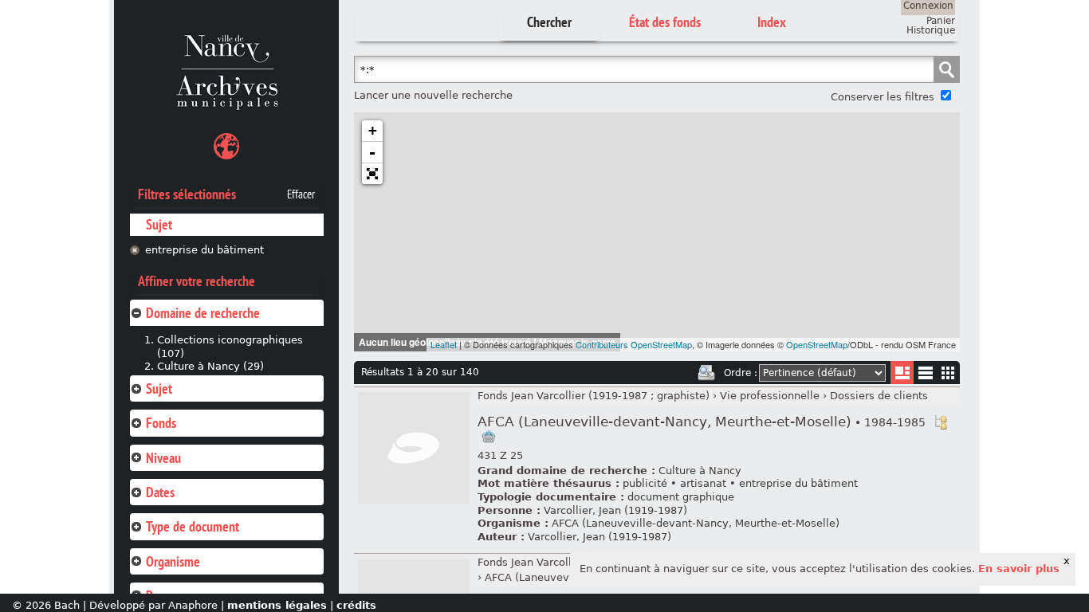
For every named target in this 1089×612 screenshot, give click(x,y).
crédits (356, 605)
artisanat (703, 483)
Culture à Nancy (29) (210, 366)
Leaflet (443, 344)
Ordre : (740, 373)
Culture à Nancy (700, 471)
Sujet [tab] (159, 388)
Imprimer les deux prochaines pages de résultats (706, 372)
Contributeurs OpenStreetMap (634, 344)
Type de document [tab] (192, 526)
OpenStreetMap (816, 344)
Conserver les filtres (882, 97)
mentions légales (277, 605)
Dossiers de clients (879, 396)
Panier (940, 20)
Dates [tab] (160, 492)
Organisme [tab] (173, 561)
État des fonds (665, 22)
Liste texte (925, 375)
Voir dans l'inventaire (941, 422)
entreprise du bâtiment (204, 250)
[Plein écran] (372, 173)
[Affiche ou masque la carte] (226, 149)
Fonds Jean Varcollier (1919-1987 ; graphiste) (594, 396)
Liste (902, 372)
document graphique (680, 497)
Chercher (549, 22)
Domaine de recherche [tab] (203, 313)
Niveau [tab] (163, 458)
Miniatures (948, 372)
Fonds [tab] (161, 423)
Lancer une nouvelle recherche (433, 95)
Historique (930, 30)
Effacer (301, 194)
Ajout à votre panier (489, 437)
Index (771, 22)
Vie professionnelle (770, 396)
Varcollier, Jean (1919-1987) (615, 510)
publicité (645, 483)
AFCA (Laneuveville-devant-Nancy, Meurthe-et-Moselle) (702, 422)
